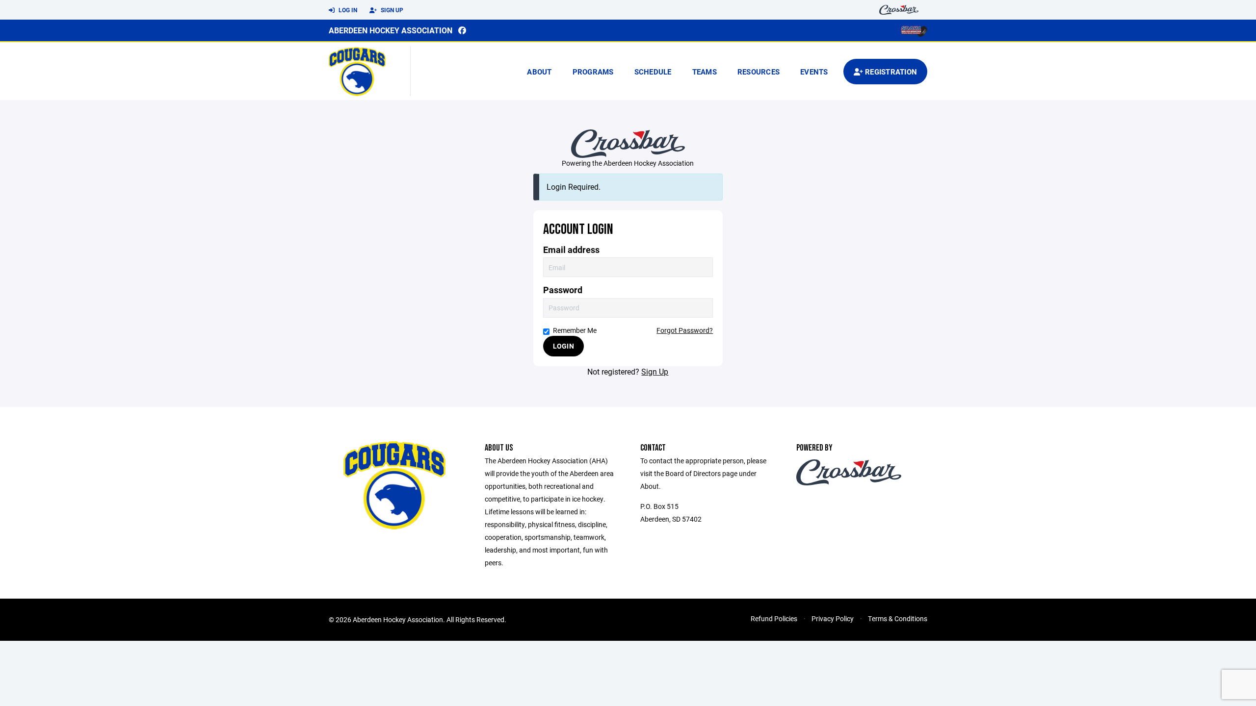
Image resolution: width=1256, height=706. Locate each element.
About (539, 71)
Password (562, 290)
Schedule (653, 71)
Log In (347, 10)
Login (563, 346)
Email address (571, 249)
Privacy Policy (832, 618)
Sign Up (391, 10)
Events (814, 71)
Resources (758, 71)
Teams (704, 71)
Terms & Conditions (897, 618)
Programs (593, 71)
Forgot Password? (684, 330)
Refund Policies (774, 618)
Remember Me (575, 330)
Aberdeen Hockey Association (390, 30)
